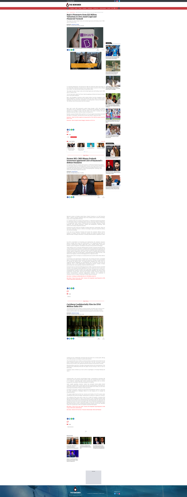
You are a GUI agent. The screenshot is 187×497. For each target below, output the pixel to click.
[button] (116, 8)
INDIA (76, 8)
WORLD (80, 8)
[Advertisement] (98, 4)
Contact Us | (75, 495)
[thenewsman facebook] (115, 1)
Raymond (68, 296)
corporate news (72, 12)
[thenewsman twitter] (119, 1)
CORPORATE (90, 8)
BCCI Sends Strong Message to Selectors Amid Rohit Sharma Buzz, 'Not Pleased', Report (113, 121)
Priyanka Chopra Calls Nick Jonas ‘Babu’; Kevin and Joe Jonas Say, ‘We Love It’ (113, 158)
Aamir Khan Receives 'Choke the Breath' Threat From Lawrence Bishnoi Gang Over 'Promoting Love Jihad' (113, 172)
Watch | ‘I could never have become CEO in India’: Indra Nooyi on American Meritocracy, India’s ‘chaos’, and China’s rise (72, 460)
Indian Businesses (70, 426)
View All (103, 141)
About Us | (71, 495)
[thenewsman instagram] (117, 1)
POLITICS (72, 8)
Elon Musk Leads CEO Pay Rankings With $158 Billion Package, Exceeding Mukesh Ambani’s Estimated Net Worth (98, 447)
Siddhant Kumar (75, 24)
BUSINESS (84, 8)
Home (68, 12)
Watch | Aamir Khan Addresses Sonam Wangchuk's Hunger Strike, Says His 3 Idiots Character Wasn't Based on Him (112, 187)
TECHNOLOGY (95, 8)
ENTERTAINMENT (103, 8)
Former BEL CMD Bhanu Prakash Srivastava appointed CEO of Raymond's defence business (85, 195)
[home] (68, 8)
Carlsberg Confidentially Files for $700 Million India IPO (85, 447)
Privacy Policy (79, 495)
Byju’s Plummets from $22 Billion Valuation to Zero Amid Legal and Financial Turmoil (86, 48)
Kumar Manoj (74, 171)
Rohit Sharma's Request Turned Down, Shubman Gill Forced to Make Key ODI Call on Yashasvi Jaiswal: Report (112, 57)
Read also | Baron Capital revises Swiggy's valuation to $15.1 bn (81, 120)
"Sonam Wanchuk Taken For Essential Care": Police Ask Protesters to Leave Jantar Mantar (112, 136)
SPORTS (108, 8)
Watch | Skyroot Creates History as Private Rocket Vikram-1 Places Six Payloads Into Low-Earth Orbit (112, 72)
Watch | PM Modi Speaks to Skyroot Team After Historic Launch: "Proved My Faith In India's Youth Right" (113, 88)
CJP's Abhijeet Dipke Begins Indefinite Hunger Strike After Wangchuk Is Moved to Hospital (113, 105)
